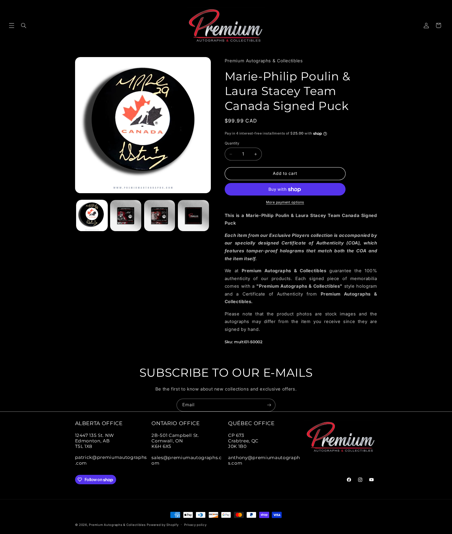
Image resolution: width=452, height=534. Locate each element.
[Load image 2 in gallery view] (125, 215)
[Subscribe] (269, 405)
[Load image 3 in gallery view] (159, 215)
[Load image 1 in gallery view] (92, 215)
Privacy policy (195, 525)
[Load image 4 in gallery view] (193, 215)
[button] (11, 25)
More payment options (285, 202)
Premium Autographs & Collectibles (117, 525)
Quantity (232, 143)
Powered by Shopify (162, 525)
